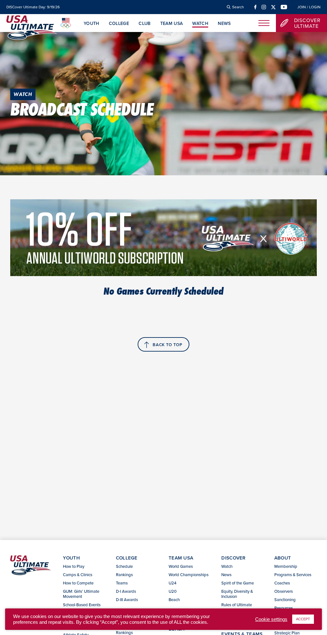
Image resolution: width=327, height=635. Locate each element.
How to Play (73, 566)
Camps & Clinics (77, 574)
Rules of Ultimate (236, 604)
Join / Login (309, 7)
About (282, 557)
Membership (285, 566)
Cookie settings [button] (271, 619)
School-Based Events (82, 604)
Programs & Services (292, 574)
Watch (200, 24)
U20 (173, 591)
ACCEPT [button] (303, 619)
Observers (283, 591)
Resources (283, 608)
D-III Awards (127, 599)
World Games (181, 566)
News (224, 24)
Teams (122, 583)
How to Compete (78, 583)
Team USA (171, 24)
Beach (174, 599)
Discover (233, 557)
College (119, 24)
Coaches (282, 583)
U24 (172, 583)
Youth (91, 24)
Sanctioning (285, 599)
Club (144, 24)
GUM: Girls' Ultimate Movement (81, 593)
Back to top (167, 345)
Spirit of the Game (237, 583)
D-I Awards (126, 591)
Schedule (124, 566)
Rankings (124, 574)
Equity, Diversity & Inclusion (237, 593)
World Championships (189, 574)
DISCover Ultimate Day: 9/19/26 (33, 7)
